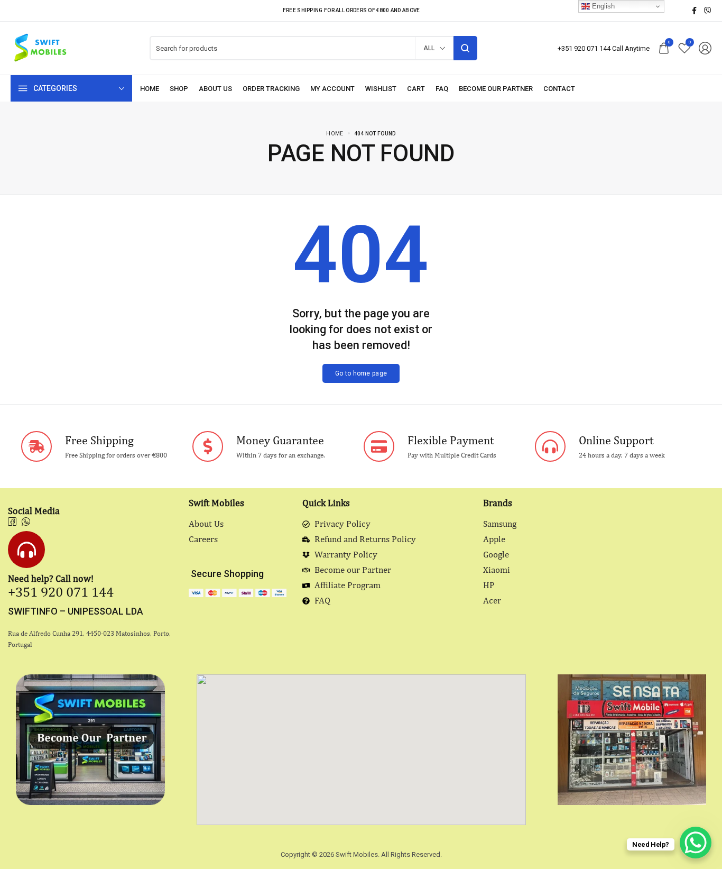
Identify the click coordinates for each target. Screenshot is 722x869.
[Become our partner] (496, 89)
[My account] (332, 89)
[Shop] (179, 89)
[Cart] (416, 89)
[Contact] (559, 89)
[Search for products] (465, 48)
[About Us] (215, 89)
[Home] (149, 89)
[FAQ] (442, 89)
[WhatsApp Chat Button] (695, 842)
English (602, 6)
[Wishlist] (380, 89)
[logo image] (40, 47)
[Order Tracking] (271, 89)
